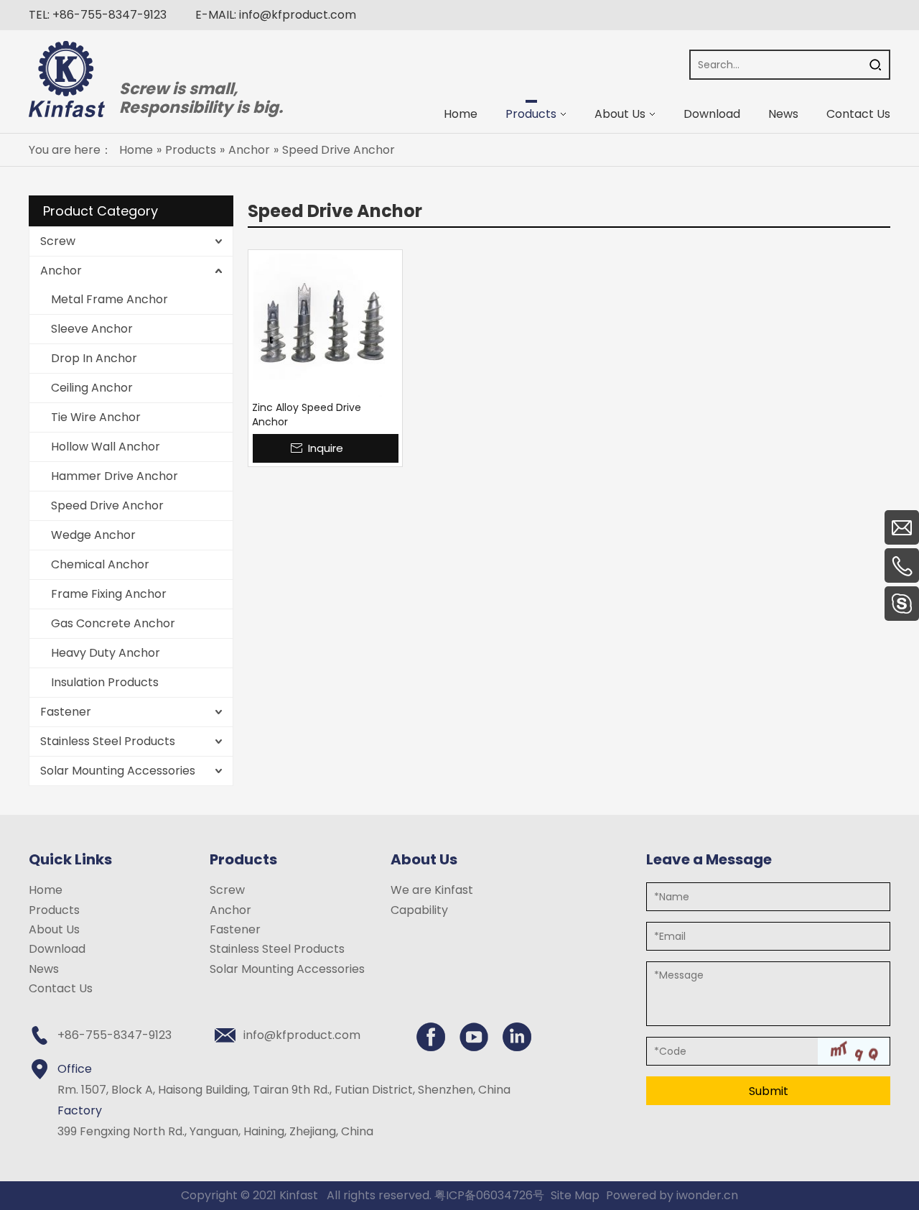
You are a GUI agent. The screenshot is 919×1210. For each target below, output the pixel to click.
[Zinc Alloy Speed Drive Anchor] (325, 325)
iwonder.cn (707, 1195)
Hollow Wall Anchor (105, 446)
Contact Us (61, 988)
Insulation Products (105, 682)
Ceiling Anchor (92, 387)
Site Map (575, 1195)
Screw (57, 241)
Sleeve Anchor (92, 328)
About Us (54, 929)
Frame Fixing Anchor (109, 594)
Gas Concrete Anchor (113, 623)
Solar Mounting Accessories (117, 770)
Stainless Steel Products (107, 741)
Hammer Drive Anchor (114, 476)
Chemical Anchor (100, 564)
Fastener (65, 711)
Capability (419, 910)
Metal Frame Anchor (109, 299)
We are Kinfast (432, 890)
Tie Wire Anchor (96, 417)
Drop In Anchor (94, 358)
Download (57, 949)
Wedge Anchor (93, 535)
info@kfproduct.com (297, 14)
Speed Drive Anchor (107, 505)
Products (54, 910)
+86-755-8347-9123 (109, 14)
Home (45, 890)
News (44, 969)
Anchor (61, 270)
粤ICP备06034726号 (489, 1195)
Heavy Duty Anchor (105, 653)
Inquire (325, 448)
